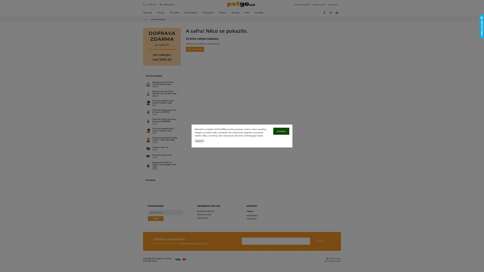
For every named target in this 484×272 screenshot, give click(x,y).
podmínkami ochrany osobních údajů (193, 243)
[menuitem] (148, 12)
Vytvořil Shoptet (335, 258)
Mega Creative (335, 261)
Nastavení (199, 141)
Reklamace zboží (319, 5)
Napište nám (333, 5)
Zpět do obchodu (195, 49)
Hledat (156, 218)
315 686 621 (252, 219)
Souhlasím (281, 131)
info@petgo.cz (253, 215)
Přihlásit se (320, 241)
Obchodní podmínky (302, 5)
